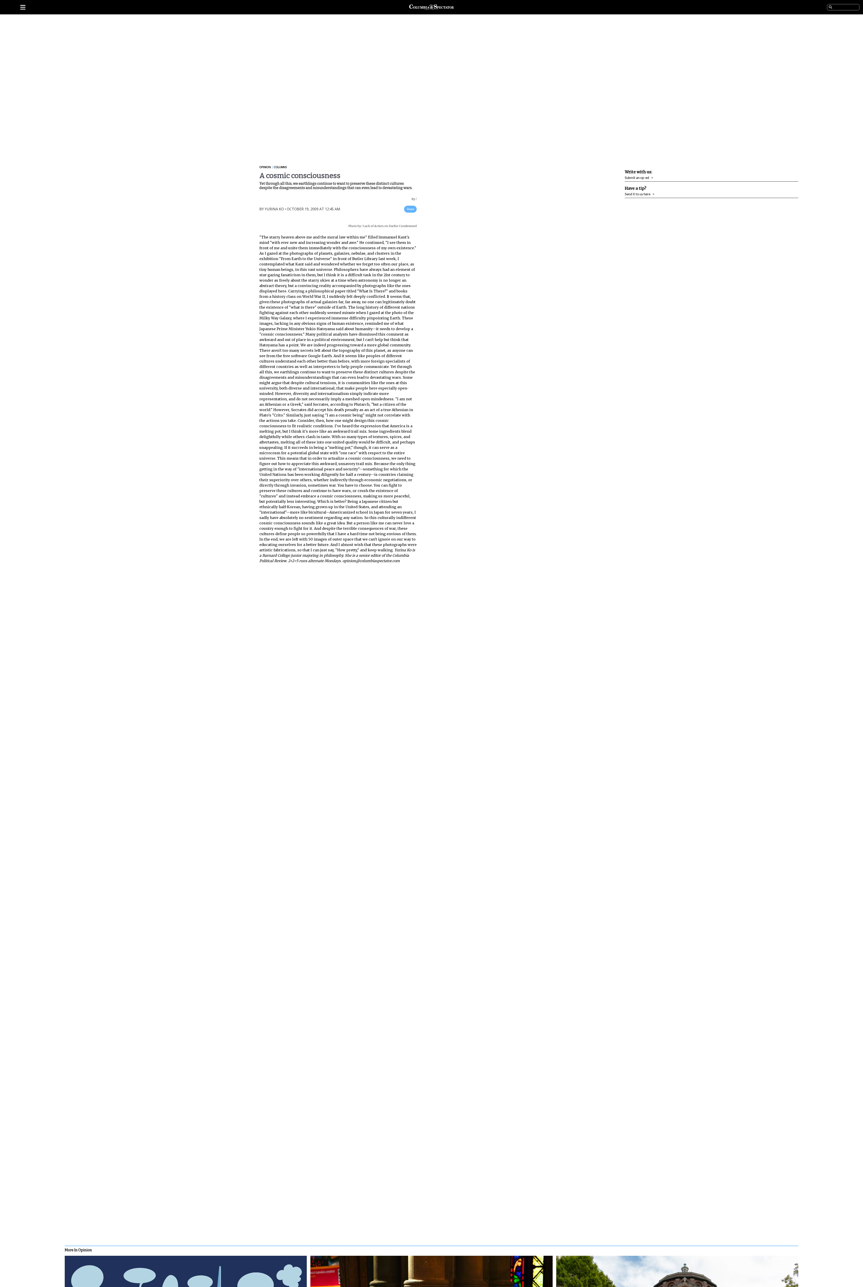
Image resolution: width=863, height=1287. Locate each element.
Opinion (265, 167)
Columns (280, 167)
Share (410, 209)
